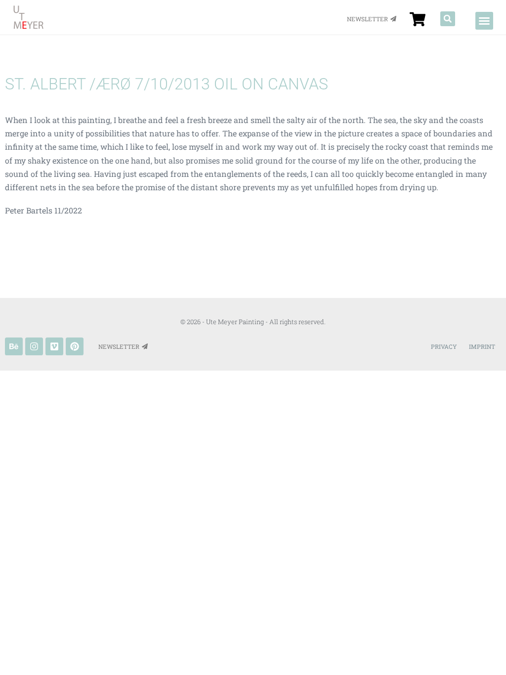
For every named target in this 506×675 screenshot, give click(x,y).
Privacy (444, 346)
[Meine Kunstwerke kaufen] (417, 19)
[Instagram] (34, 346)
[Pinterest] (75, 346)
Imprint (482, 346)
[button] (484, 21)
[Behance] (14, 346)
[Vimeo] (54, 346)
